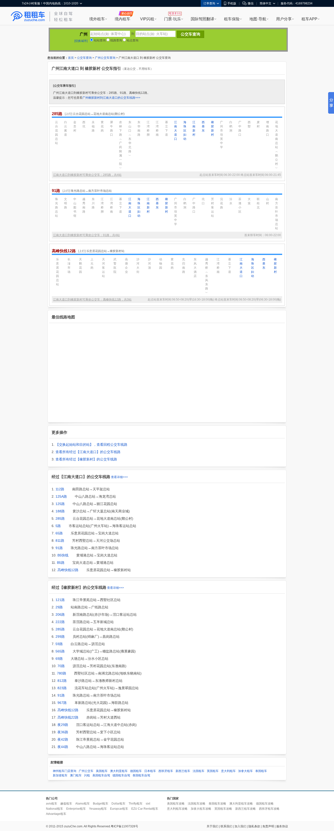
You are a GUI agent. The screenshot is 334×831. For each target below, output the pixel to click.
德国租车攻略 (265, 803)
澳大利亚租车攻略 (241, 803)
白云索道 (65, 128)
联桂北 (258, 203)
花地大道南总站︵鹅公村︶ (276, 145)
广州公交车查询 (105, 58)
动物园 (160, 263)
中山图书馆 (74, 207)
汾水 (230, 201)
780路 (61, 673)
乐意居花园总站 (57, 272)
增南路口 (267, 128)
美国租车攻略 (176, 803)
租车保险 (232, 19)
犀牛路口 (111, 128)
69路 (59, 659)
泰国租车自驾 (141, 775)
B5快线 (62, 555)
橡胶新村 (212, 128)
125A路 (61, 496)
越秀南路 (83, 205)
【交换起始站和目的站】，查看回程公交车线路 (91, 444)
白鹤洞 (230, 126)
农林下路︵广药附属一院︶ (120, 145)
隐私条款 (254, 826)
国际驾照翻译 (202, 19)
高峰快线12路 (67, 570)
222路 (60, 622)
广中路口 (239, 128)
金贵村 (74, 126)
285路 (60, 518)
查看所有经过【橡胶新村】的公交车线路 (86, 459)
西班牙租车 (165, 771)
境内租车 (122, 19)
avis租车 (51, 803)
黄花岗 (102, 126)
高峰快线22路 (67, 717)
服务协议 (282, 826)
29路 (59, 607)
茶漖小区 (239, 205)
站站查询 (99, 40)
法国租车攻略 (196, 803)
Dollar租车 (118, 803)
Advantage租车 (56, 814)
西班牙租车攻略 (269, 808)
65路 (59, 533)
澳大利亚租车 (119, 771)
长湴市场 (68, 266)
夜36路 (62, 732)
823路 (62, 688)
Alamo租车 (82, 803)
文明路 (65, 203)
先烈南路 (183, 266)
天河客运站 (103, 268)
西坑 (83, 124)
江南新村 (193, 128)
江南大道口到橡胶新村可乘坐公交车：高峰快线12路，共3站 (92, 299)
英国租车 (213, 771)
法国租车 (198, 771)
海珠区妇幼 (184, 130)
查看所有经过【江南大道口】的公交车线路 (88, 452)
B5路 (61, 563)
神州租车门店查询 (64, 771)
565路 (60, 651)
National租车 (54, 808)
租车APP (309, 19)
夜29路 (62, 725)
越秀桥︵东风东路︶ (206, 276)
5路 (58, 526)
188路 (60, 511)
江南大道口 (175, 130)
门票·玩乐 (172, 19)
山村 (267, 201)
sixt (148, 803)
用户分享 (284, 19)
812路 (62, 681)
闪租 (87, 775)
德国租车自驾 (121, 775)
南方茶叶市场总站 (276, 213)
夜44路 (62, 747)
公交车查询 (84, 58)
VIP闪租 (147, 19)
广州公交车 (86, 771)
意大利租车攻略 (177, 808)
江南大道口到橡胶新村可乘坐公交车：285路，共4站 (87, 175)
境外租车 (97, 19)
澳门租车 (76, 775)
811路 (60, 540)
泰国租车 (261, 771)
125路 (60, 504)
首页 (71, 58)
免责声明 (268, 826)
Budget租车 (100, 803)
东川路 (93, 203)
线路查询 (116, 40)
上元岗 (91, 263)
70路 (61, 666)
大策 (249, 201)
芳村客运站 (212, 207)
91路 (59, 548)
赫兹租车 (66, 803)
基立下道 (166, 128)
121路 (60, 600)
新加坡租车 (60, 775)
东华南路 (138, 128)
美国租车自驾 (101, 775)
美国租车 (102, 771)
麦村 (258, 124)
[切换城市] (81, 41)
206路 (60, 614)
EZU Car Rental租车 (144, 808)
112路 (60, 489)
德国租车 (136, 771)
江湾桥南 (157, 128)
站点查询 (132, 40)
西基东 (203, 126)
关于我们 (212, 826)
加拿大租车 (245, 771)
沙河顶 (149, 263)
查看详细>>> (119, 477)
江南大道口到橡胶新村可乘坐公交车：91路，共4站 (86, 235)
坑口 (203, 201)
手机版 (231, 3)
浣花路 (221, 203)
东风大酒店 (195, 268)
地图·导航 (257, 19)
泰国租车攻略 (217, 803)
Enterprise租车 (76, 808)
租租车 (28, 16)
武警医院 (114, 266)
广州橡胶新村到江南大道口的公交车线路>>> (111, 97)
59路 (59, 644)
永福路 (93, 126)
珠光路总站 (56, 207)
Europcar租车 (119, 808)
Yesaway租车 (98, 808)
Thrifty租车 (136, 803)
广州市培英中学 (221, 134)
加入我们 (240, 826)
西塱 (249, 124)
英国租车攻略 (223, 808)
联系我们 (226, 826)
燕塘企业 (126, 266)
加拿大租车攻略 (201, 808)
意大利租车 (228, 771)
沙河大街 (137, 266)
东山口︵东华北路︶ (129, 138)
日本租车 (150, 771)
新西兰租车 (183, 771)
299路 (60, 636)
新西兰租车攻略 (245, 808)
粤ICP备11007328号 (124, 826)
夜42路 (62, 739)
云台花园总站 (56, 132)
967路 (62, 703)
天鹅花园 (80, 266)
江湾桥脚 (148, 128)
